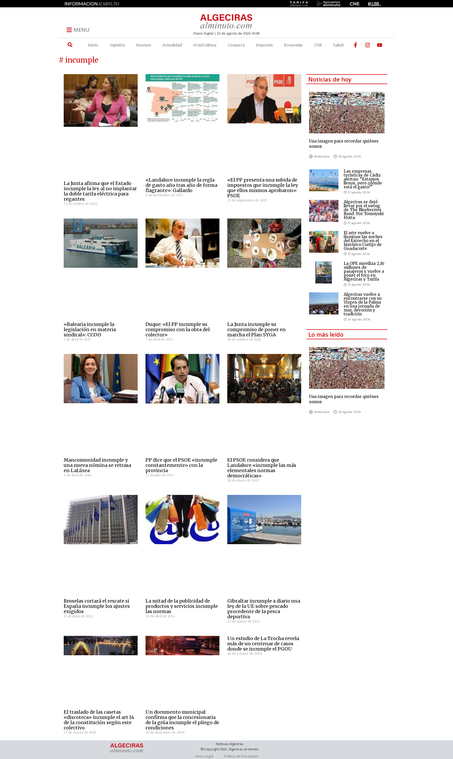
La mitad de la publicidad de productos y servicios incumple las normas (181, 606)
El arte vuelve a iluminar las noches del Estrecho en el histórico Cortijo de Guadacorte (363, 240)
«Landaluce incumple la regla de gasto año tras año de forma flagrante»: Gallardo (181, 185)
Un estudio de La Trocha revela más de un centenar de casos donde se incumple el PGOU (263, 643)
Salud (338, 45)
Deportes (264, 45)
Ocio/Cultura (204, 45)
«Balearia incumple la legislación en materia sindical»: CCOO (90, 329)
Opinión (117, 45)
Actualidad (172, 45)
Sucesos (143, 45)
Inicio (93, 45)
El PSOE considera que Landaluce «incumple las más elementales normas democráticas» (261, 468)
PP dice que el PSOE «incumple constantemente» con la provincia (181, 465)
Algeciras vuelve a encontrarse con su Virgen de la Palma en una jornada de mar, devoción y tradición (363, 304)
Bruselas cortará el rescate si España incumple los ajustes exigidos (97, 606)
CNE (318, 45)
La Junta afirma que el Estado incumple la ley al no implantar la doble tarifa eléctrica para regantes (100, 191)
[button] (70, 45)
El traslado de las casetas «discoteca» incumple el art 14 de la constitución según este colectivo (99, 720)
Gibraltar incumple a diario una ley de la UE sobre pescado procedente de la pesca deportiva (263, 609)
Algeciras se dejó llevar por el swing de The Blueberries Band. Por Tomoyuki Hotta (364, 209)
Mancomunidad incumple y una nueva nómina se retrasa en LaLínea (97, 465)
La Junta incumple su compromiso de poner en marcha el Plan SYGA (256, 329)
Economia (293, 45)
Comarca (236, 45)
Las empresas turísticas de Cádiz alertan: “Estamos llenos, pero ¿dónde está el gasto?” (363, 179)
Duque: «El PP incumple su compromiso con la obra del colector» (177, 329)
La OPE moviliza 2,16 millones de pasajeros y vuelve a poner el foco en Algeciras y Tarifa (364, 271)
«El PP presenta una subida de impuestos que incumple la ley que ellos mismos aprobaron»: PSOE (262, 188)
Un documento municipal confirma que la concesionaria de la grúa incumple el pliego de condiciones (182, 720)
